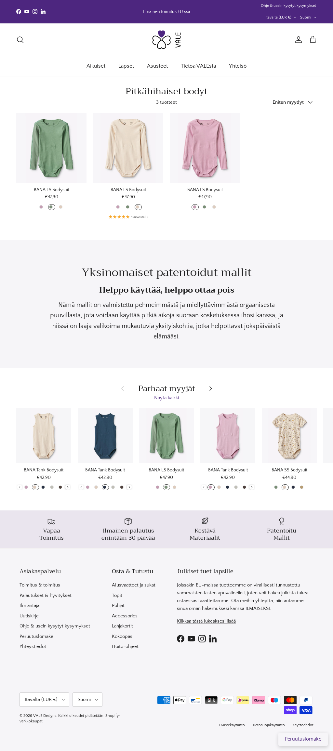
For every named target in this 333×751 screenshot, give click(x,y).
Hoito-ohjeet (125, 646)
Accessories (125, 616)
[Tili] (297, 40)
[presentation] (67, 487)
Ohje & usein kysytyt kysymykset (288, 6)
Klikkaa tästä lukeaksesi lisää (206, 621)
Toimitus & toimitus (40, 585)
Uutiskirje (29, 616)
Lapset (126, 66)
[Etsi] (20, 40)
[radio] (41, 207)
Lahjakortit (122, 626)
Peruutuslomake (36, 636)
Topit (117, 595)
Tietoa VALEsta (198, 66)
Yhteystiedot (33, 646)
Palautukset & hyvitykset (46, 595)
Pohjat (118, 605)
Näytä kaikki (166, 398)
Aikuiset (96, 66)
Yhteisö (238, 66)
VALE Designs (44, 716)
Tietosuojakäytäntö (268, 725)
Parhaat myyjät (166, 388)
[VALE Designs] (166, 39)
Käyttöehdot (302, 725)
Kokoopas (122, 636)
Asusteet (157, 66)
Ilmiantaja (29, 605)
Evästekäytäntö (232, 725)
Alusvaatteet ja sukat (133, 585)
